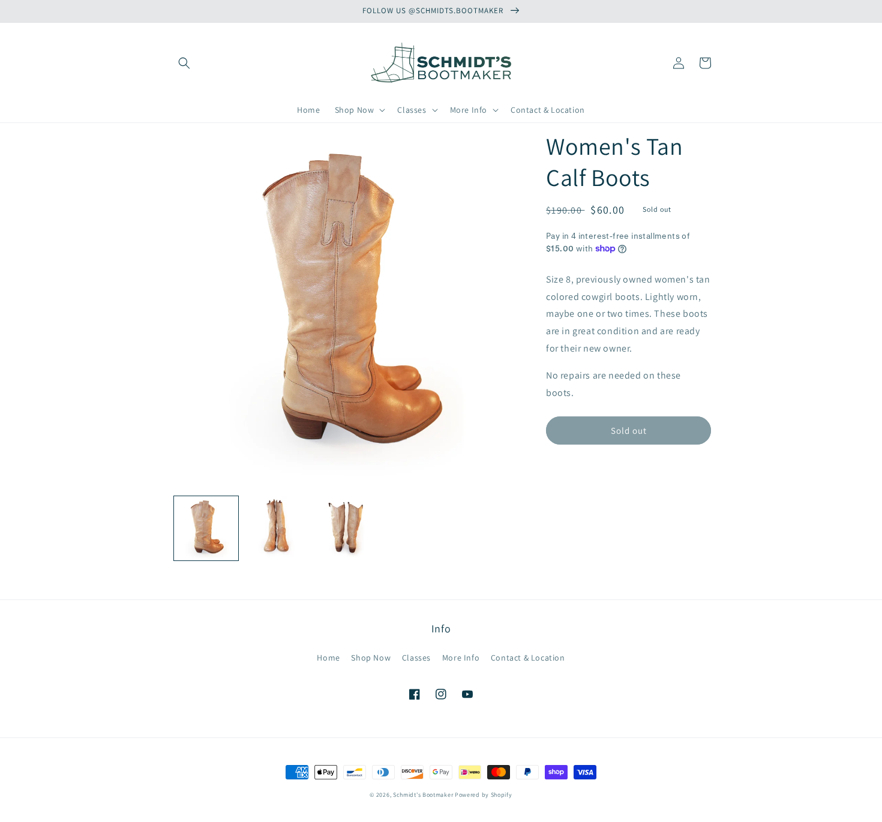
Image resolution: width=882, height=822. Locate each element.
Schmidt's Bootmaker (423, 795)
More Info (460, 657)
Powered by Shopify (483, 795)
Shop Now (371, 657)
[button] (184, 63)
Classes (416, 657)
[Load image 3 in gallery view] (346, 528)
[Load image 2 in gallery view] (276, 528)
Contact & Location (528, 657)
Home (328, 657)
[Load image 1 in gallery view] (206, 528)
